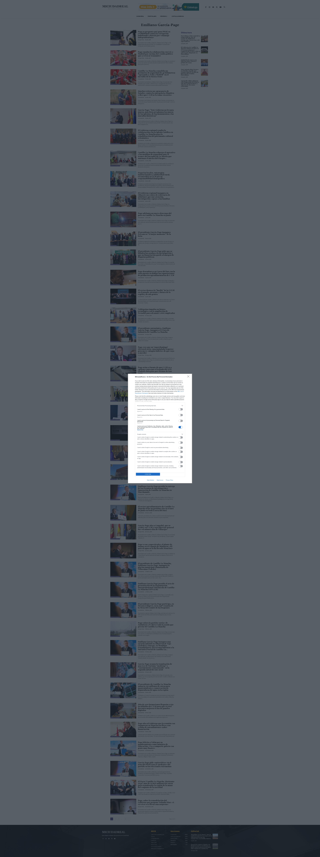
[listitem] (160, 406)
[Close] (188, 377)
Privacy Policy (169, 480)
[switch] (180, 409)
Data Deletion (150, 480)
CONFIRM (148, 474)
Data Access (160, 480)
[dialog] (160, 428)
